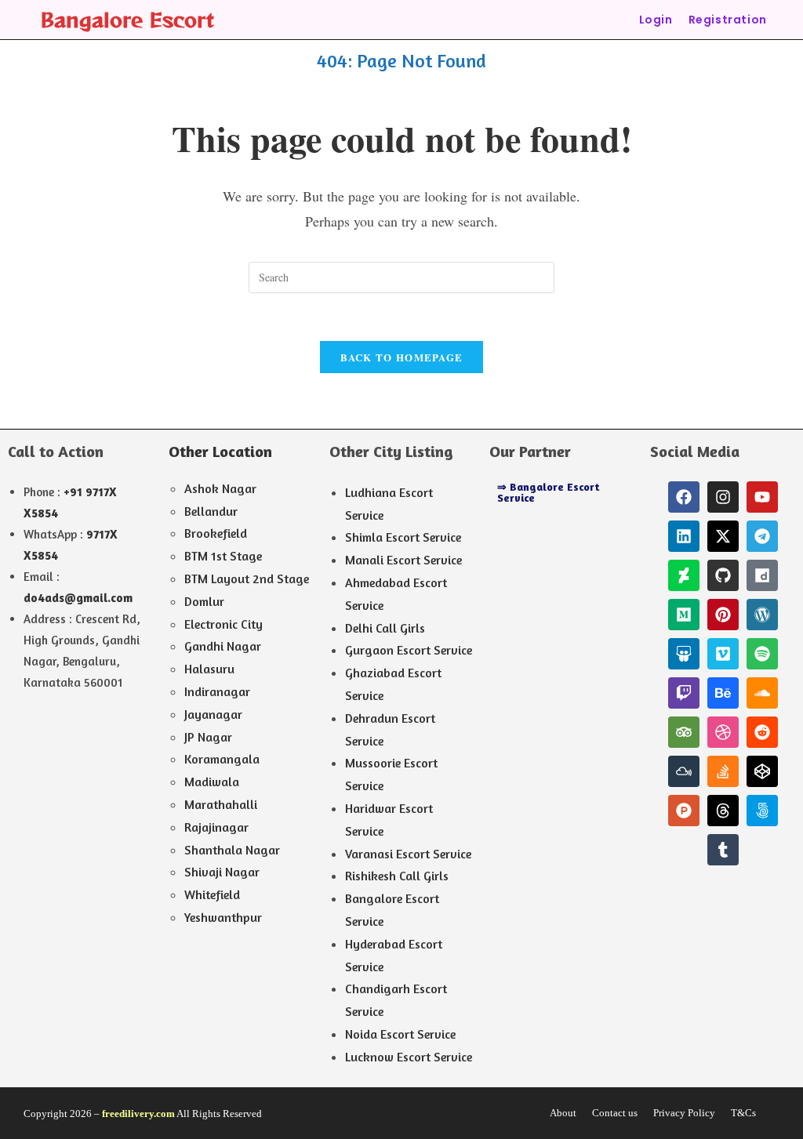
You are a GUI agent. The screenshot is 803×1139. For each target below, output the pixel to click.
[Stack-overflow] (723, 771)
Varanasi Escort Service (408, 854)
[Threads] (723, 810)
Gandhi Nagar (222, 646)
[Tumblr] (723, 849)
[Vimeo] (723, 653)
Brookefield (215, 533)
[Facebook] (683, 497)
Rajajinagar (216, 827)
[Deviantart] (683, 575)
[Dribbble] (723, 732)
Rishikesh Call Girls (397, 875)
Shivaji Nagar (222, 872)
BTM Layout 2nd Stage (246, 578)
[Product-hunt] (683, 810)
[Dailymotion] (762, 575)
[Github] (723, 575)
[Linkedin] (683, 536)
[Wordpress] (762, 614)
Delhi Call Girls (385, 628)
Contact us (615, 1113)
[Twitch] (683, 693)
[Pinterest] (723, 614)
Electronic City (223, 624)
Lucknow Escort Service (408, 1057)
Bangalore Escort (127, 19)
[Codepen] (762, 771)
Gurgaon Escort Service (408, 650)
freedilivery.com (138, 1113)
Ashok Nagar (220, 488)
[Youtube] (762, 497)
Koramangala (222, 759)
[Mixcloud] (683, 771)
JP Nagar (208, 737)
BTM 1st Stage (223, 556)
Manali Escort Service (403, 560)
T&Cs (743, 1113)
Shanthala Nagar (232, 850)
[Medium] (683, 614)
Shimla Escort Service (403, 537)
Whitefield (212, 894)
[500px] (762, 810)
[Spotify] (762, 653)
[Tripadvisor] (683, 732)
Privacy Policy (684, 1113)
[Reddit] (762, 732)
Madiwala (211, 781)
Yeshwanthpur (223, 917)
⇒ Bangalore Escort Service (548, 492)
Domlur (204, 601)
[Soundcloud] (762, 693)
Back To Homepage (401, 357)
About (563, 1113)
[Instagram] (723, 497)
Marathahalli (220, 804)
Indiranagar (217, 691)
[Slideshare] (683, 653)
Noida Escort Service (400, 1034)
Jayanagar (213, 714)
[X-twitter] (723, 536)
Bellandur (211, 511)
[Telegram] (762, 536)
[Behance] (723, 693)
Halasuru (209, 669)
